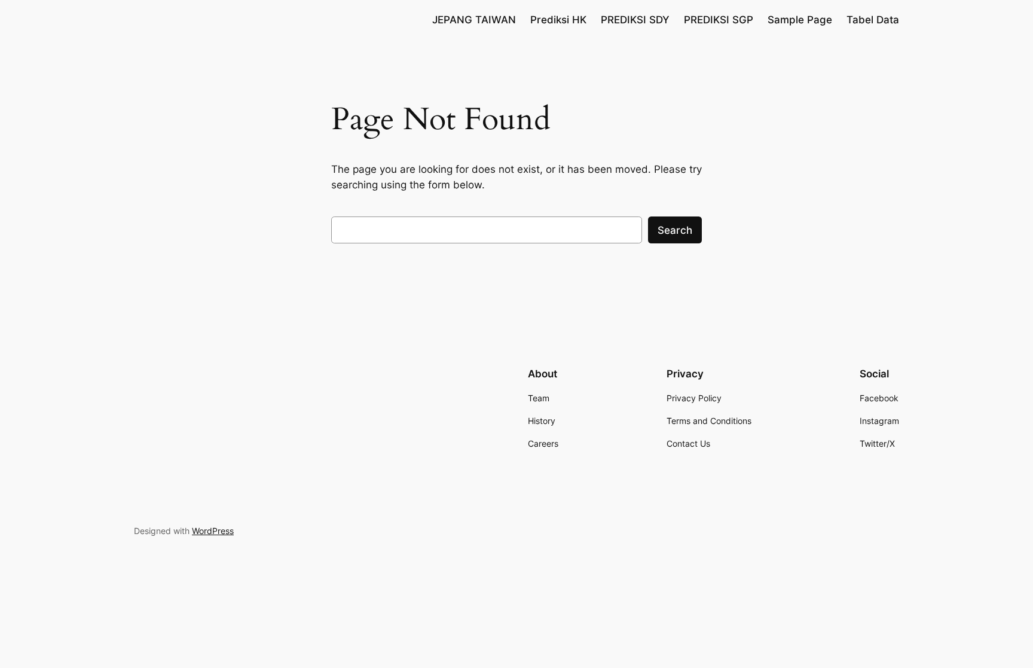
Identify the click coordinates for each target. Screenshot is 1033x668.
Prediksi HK (558, 20)
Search (675, 230)
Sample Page (800, 20)
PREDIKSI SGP (718, 20)
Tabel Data (872, 20)
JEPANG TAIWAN (474, 20)
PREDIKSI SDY (635, 20)
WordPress (213, 531)
